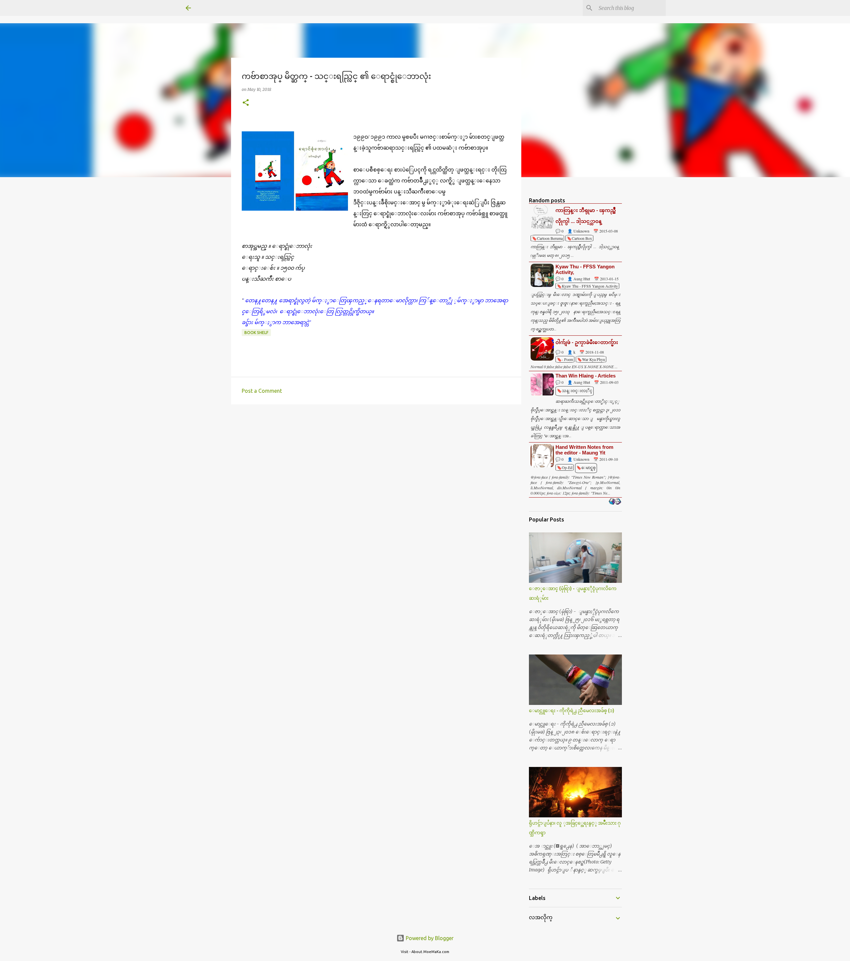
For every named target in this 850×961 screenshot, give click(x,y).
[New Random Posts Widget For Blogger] (615, 502)
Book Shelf (256, 332)
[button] (246, 103)
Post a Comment (262, 391)
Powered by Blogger (429, 938)
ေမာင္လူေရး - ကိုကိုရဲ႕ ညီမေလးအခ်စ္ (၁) (571, 710)
